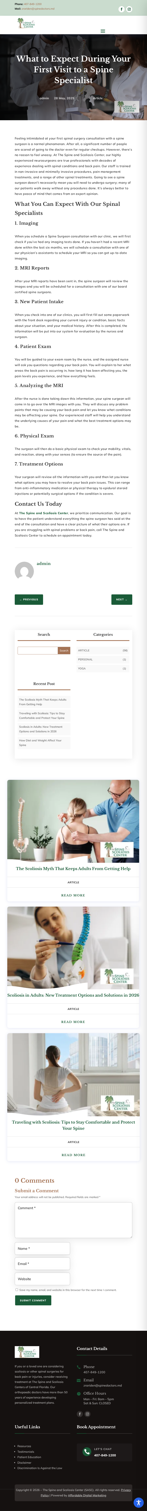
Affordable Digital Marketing (87, 1495)
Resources (24, 1446)
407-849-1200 (33, 4)
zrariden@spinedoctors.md (38, 8)
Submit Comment (33, 1300)
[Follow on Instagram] (129, 9)
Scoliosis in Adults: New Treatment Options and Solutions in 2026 (73, 995)
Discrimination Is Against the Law (39, 1468)
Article (98, 98)
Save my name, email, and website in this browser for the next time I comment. (68, 1290)
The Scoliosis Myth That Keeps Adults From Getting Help (73, 868)
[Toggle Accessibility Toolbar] (138, 1502)
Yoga (82, 668)
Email (88, 1380)
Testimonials (25, 1451)
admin (44, 98)
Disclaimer (24, 1462)
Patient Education (29, 1457)
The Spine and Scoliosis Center (43, 513)
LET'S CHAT (103, 1449)
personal (85, 659)
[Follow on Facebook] (121, 9)
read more (73, 895)
